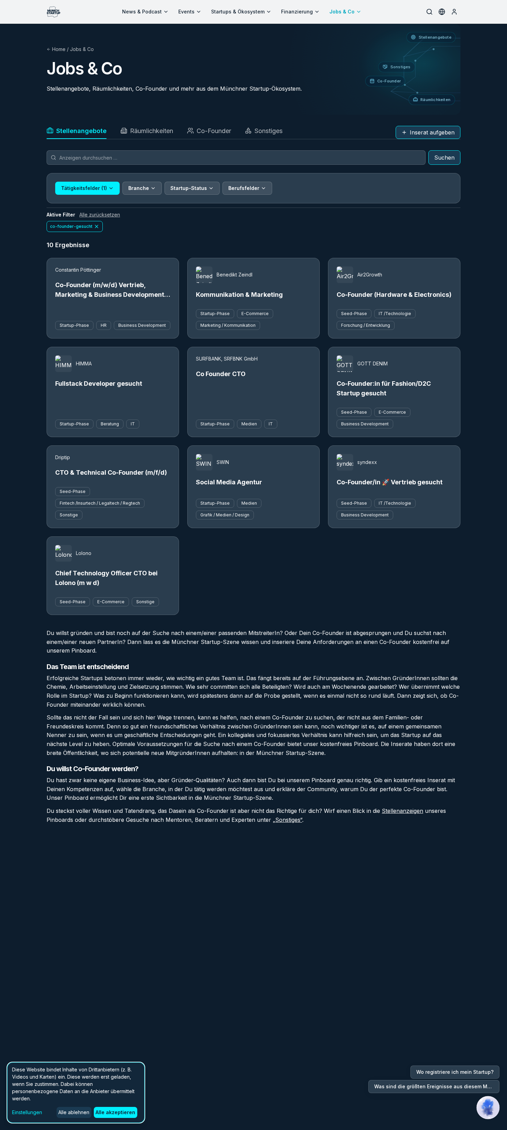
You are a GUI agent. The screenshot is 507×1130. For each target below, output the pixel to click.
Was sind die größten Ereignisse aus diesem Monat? (436, 1086)
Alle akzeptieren (115, 1112)
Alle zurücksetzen (99, 215)
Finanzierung (297, 11)
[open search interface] (429, 12)
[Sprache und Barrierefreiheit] (442, 12)
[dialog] (76, 1092)
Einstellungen (27, 1112)
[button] (488, 1108)
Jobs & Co (342, 11)
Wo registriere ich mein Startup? (455, 1072)
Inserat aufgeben (432, 132)
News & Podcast (142, 11)
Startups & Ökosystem (238, 11)
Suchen (444, 157)
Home (59, 49)
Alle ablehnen (73, 1112)
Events (186, 11)
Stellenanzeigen (402, 810)
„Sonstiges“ (287, 819)
